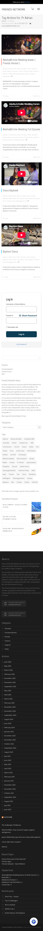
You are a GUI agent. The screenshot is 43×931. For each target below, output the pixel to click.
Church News (8, 817)
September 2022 (10, 797)
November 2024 (10, 711)
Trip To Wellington (11, 901)
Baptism (5, 198)
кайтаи (34, 482)
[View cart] (32, 8)
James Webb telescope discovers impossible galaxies (21, 837)
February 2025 (9, 703)
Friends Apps (6, 861)
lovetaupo (22, 455)
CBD (31, 443)
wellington (6, 478)
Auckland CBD (29, 439)
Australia (6, 443)
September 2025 (10, 686)
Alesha (33, 196)
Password (9, 315)
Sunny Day (6, 884)
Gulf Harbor (31, 451)
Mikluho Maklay (8, 458)
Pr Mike (10, 74)
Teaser (11, 474)
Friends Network (7, 369)
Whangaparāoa (21, 201)
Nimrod (4, 847)
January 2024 (9, 731)
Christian (24, 69)
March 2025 (8, 699)
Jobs (3, 374)
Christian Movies (11, 632)
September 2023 (10, 748)
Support (8, 645)
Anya (9, 71)
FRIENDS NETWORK (13, 9)
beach (14, 443)
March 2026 (8, 670)
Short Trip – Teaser (12, 896)
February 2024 (9, 727)
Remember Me (13, 327)
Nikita (31, 198)
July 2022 (7, 805)
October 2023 (9, 744)
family (30, 71)
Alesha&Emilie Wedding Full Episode (21, 129)
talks (33, 470)
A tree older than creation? (11, 842)
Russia (14, 466)
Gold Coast (20, 451)
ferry (11, 451)
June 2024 (7, 723)
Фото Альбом (10, 905)
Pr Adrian (8, 201)
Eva (18, 198)
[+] (22, 45)
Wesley (22, 74)
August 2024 (8, 719)
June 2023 (7, 760)
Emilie (31, 447)
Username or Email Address (15, 304)
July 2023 (7, 756)
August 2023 (8, 752)
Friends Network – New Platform (13, 864)
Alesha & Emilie (16, 439)
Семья (26, 482)
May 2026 (7, 666)
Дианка (5, 482)
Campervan (23, 443)
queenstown (31, 462)
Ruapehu (6, 466)
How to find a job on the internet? (14, 859)
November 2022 (10, 789)
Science (7, 641)
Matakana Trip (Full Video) (11, 882)
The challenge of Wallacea (11, 825)
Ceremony (14, 71)
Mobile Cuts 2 (10, 909)
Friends (7, 637)
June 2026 (7, 662)
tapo (4, 474)
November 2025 (10, 682)
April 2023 (7, 768)
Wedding (16, 74)
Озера (19, 482)
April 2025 (7, 695)
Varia (13, 201)
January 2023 (9, 781)
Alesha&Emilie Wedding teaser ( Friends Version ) (19, 875)
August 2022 (8, 801)
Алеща (29, 478)
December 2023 (10, 736)
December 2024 (10, 707)
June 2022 (7, 809)
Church (21, 71)
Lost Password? (21, 344)
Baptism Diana (10, 251)
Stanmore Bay (24, 470)
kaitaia (5, 455)
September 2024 (10, 715)
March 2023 (8, 772)
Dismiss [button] (27, 2)
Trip (18, 474)
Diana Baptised (10, 190)
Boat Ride (5, 877)
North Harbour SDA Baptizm (15, 913)
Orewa (12, 462)
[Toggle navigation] (38, 9)
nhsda (35, 71)
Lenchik (13, 455)
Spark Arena (24, 466)
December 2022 (10, 785)
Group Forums (7, 372)
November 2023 (10, 740)
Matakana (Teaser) (9, 880)
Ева (12, 482)
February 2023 (9, 777)
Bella (10, 198)
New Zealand (22, 458)
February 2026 (9, 674)
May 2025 (7, 690)
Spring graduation (9, 470)
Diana (26, 71)
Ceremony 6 (7, 447)
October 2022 (9, 793)
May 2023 (7, 764)
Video (29, 69)
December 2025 (10, 678)
